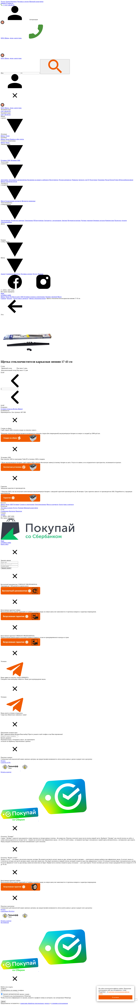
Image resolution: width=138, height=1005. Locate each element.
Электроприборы (6, 222)
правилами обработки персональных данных (35, 1003)
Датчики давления (87, 220)
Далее (3, 1001)
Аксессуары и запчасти (66, 504)
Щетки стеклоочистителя (9, 181)
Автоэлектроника (40, 504)
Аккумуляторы (5, 220)
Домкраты (75, 180)
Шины (3, 136)
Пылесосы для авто (120, 220)
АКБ (21, 297)
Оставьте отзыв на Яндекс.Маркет (12, 409)
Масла (3, 201)
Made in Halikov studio (6, 294)
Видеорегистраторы (74, 220)
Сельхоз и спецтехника (37, 297)
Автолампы (4, 180)
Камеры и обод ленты (17, 139)
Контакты (13, 1)
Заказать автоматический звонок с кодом (16, 994)
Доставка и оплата (23, 1)
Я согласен (115, 997)
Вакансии (19, 511)
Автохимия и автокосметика (18, 180)
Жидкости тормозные (28, 201)
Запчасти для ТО (84, 180)
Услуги (3, 1)
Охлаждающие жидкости (13, 201)
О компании (9, 274)
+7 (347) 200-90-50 (8, 5)
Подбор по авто (15, 297)
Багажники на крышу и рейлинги (38, 180)
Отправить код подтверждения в (17, 996)
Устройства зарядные (17, 220)
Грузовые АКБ (5, 160)
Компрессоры (109, 220)
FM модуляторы (38, 220)
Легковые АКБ (15, 160)
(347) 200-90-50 (6, 111)
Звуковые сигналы (99, 220)
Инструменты (53, 180)
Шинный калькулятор (36, 1)
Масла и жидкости (52, 504)
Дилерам (40, 274)
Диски (7, 136)
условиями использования (59, 1003)
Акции (8, 1)
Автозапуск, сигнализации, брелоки (55, 220)
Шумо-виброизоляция (126, 180)
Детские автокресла (65, 180)
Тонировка (101, 180)
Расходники (93, 180)
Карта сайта (4, 544)
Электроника (29, 220)
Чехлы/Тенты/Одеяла (112, 180)
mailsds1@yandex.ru (7, 3)
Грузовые (27, 297)
